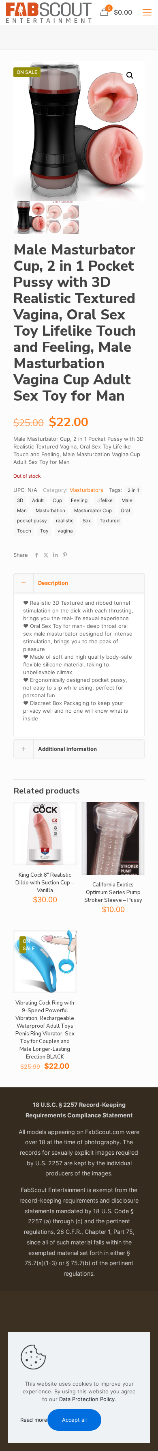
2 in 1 (133, 490)
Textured (110, 521)
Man (22, 510)
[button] (130, 75)
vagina (65, 531)
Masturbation (50, 510)
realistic (65, 521)
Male (127, 500)
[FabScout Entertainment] (49, 12)
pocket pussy (32, 521)
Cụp (57, 500)
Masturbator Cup (93, 510)
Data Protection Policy (87, 1399)
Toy (44, 531)
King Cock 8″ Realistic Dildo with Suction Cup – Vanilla (44, 882)
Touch (24, 531)
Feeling (79, 500)
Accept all (74, 1420)
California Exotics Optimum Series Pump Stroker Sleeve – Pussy (113, 892)
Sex (87, 521)
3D (20, 500)
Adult (38, 500)
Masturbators (86, 490)
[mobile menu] (147, 12)
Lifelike (104, 500)
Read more (33, 1420)
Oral (125, 510)
